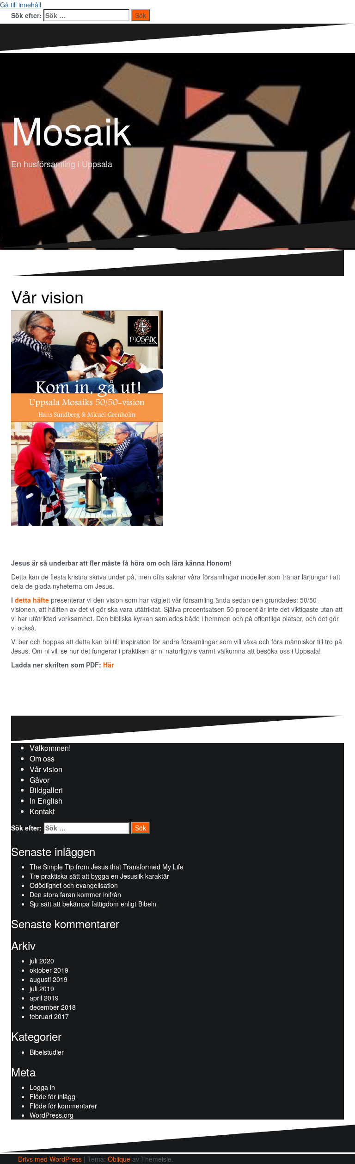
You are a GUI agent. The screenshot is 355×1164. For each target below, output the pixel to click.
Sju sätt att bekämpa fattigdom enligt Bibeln (93, 903)
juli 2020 (42, 960)
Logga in (42, 1087)
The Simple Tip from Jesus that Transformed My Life (107, 866)
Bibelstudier (47, 1052)
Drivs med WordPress (50, 1159)
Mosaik (71, 129)
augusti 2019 (48, 979)
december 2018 (53, 1007)
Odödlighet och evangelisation (74, 885)
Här (108, 664)
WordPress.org (51, 1115)
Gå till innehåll (20, 4)
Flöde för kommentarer (63, 1105)
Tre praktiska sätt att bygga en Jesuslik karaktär (99, 876)
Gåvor (39, 779)
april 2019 (44, 997)
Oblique (119, 1159)
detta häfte (32, 599)
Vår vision (46, 769)
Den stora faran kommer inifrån (75, 894)
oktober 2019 (49, 970)
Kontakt (42, 811)
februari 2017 (49, 1016)
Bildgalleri (46, 790)
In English (46, 800)
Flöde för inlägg (52, 1096)
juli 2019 (42, 988)
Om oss (42, 758)
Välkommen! (50, 747)
